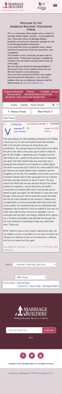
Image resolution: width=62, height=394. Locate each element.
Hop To (9, 264)
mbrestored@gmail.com (33, 83)
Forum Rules (9, 283)
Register (46, 92)
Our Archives (14, 95)
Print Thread (9, 118)
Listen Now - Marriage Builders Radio (41, 6)
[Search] (53, 105)
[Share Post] (47, 124)
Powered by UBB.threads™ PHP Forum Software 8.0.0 (31, 373)
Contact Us (22, 286)
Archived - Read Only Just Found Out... (25, 97)
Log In (56, 92)
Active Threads (37, 105)
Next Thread (44, 111)
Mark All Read (23, 283)
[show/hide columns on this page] (58, 105)
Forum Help (35, 286)
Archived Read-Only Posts (38, 95)
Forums (30, 92)
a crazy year (16, 124)
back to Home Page (13, 5)
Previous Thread (18, 111)
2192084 (55, 124)
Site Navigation (55, 5)
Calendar (24, 105)
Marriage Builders (13, 92)
